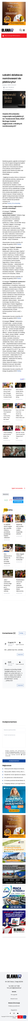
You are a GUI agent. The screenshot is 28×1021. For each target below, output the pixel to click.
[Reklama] (14, 13)
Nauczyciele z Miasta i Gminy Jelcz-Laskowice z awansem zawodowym (15, 771)
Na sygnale (14, 994)
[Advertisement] (14, 55)
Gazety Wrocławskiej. (13, 203)
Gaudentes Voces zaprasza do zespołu (14, 774)
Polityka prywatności (14, 1006)
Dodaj (21, 633)
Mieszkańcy (5, 494)
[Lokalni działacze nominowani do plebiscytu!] (14, 99)
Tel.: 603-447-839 (14, 986)
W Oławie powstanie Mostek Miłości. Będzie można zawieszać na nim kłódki (15, 780)
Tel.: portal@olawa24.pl (14, 988)
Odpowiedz (20, 654)
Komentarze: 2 (9, 89)
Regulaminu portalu (15, 752)
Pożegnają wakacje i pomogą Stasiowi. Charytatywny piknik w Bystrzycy (15, 783)
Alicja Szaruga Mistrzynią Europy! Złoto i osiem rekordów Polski (13, 35)
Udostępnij (19, 498)
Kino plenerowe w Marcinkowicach (13, 777)
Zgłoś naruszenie (17, 488)
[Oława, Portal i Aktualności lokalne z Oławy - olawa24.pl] (9, 30)
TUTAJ (19, 371)
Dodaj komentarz (14, 761)
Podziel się (19, 501)
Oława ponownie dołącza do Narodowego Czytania (15, 768)
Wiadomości (14, 999)
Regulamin (14, 1010)
